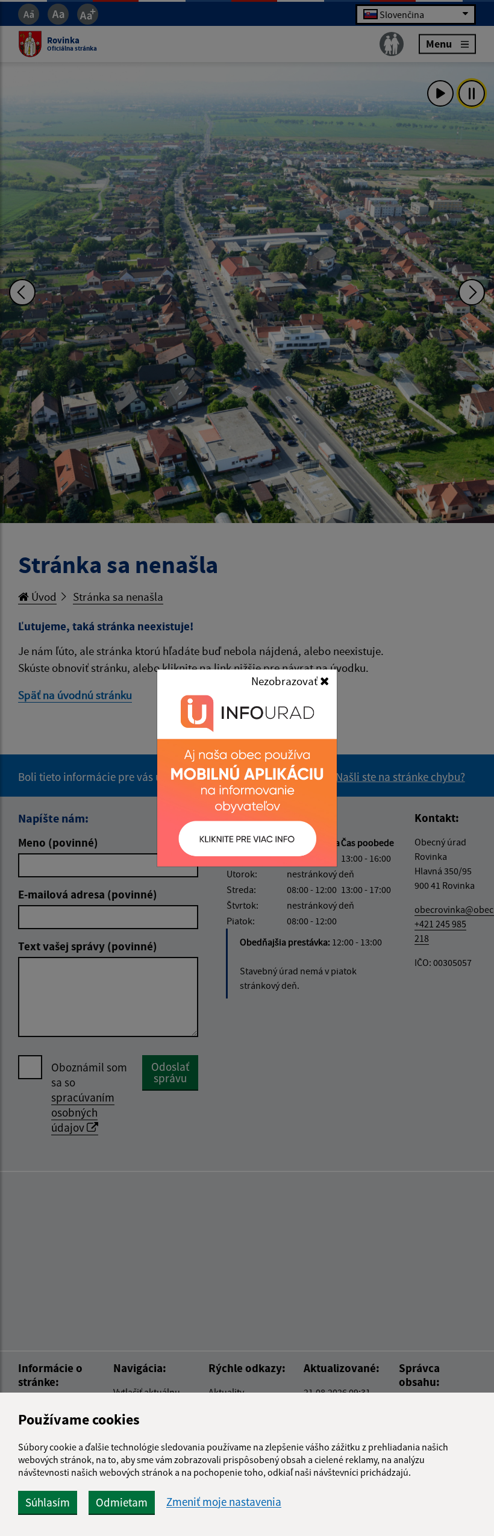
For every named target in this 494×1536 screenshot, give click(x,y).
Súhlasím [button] (47, 1502)
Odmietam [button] (122, 1502)
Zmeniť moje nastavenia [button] (223, 1502)
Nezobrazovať (285, 681)
